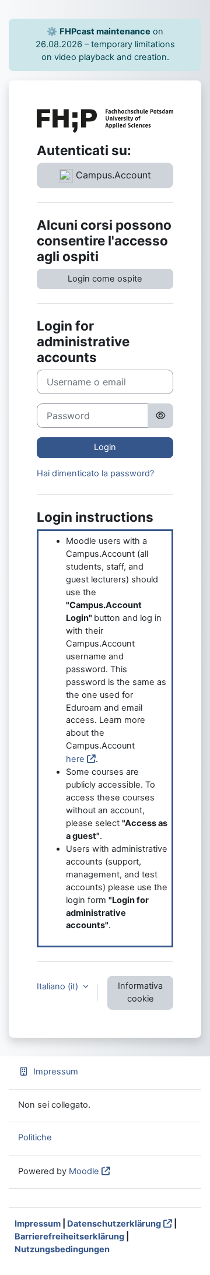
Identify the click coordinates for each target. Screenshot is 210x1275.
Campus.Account (112, 175)
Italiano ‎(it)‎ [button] (58, 986)
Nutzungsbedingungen (62, 1249)
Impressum (55, 1071)
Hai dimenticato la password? (95, 473)
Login (105, 447)
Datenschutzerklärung (114, 1223)
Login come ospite (105, 278)
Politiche (35, 1137)
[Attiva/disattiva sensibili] (160, 415)
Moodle (84, 1171)
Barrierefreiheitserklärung (69, 1236)
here (75, 759)
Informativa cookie (140, 992)
